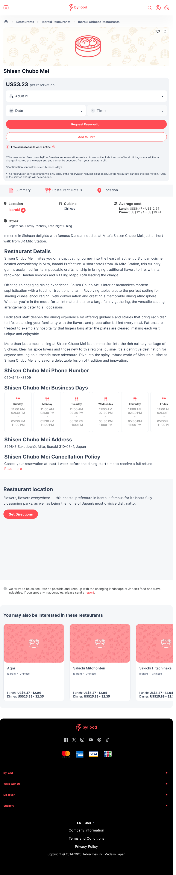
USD (88, 823)
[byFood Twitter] (74, 740)
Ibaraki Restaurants (56, 22)
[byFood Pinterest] (99, 740)
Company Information (86, 830)
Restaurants (25, 22)
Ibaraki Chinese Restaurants (99, 22)
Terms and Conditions (86, 838)
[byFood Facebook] (65, 740)
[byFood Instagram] (82, 740)
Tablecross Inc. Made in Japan (103, 854)
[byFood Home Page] (78, 8)
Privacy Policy (86, 846)
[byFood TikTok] (107, 740)
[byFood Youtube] (90, 740)
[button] (165, 31)
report (89, 592)
